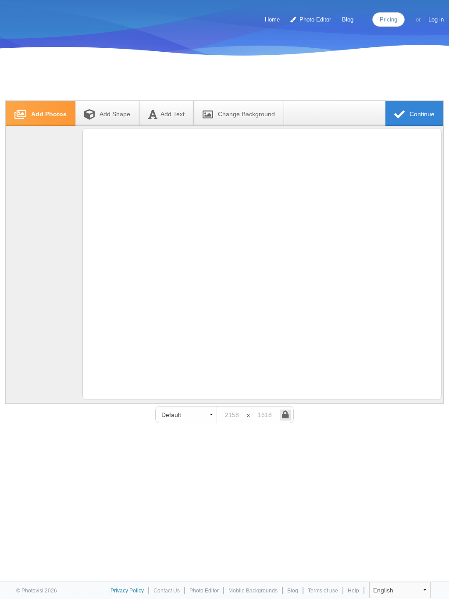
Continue (421, 114)
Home (272, 19)
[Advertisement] (215, 80)
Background (246, 114)
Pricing (388, 19)
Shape (115, 114)
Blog (347, 19)
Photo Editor (314, 19)
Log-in (436, 19)
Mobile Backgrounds (253, 591)
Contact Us (166, 591)
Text (172, 114)
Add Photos (48, 114)
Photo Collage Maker (43, 15)
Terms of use (323, 591)
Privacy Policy (127, 591)
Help (353, 591)
